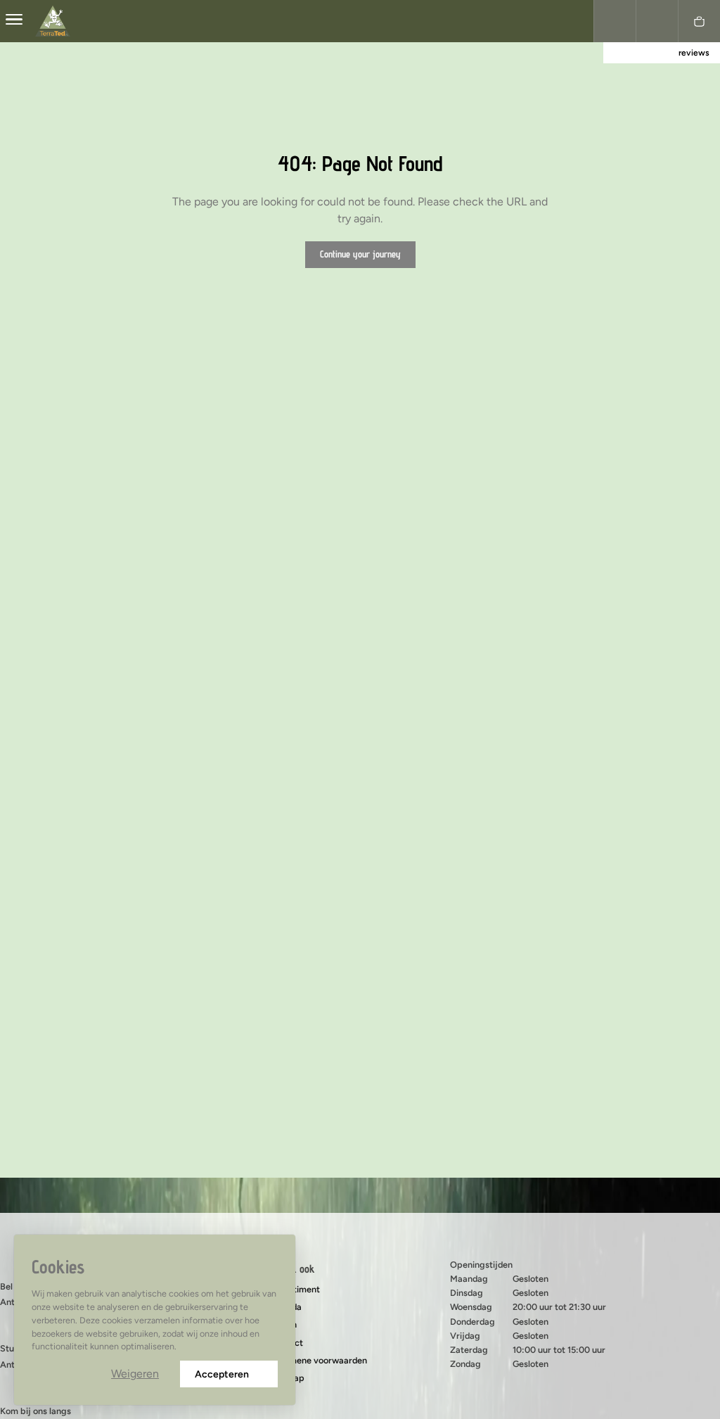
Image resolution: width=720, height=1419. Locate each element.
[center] (14, 21)
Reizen (283, 1324)
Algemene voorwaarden (318, 1360)
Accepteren (222, 1374)
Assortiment (295, 1289)
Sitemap (287, 1378)
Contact (286, 1342)
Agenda (286, 1307)
